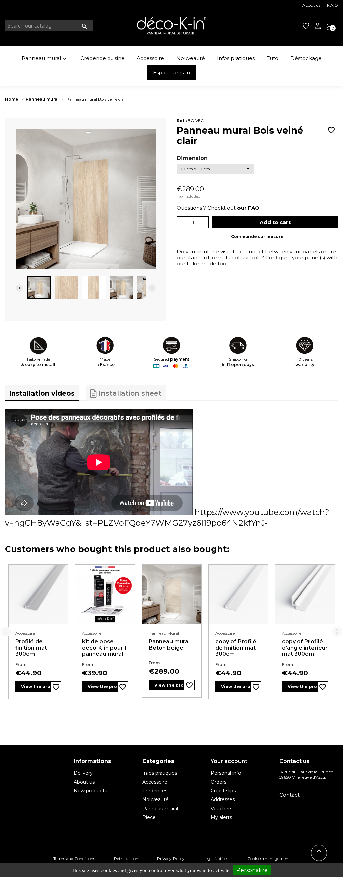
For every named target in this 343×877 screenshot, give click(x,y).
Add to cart (275, 222)
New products (90, 791)
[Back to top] (319, 853)
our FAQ (248, 208)
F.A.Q (332, 5)
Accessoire (150, 58)
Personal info (226, 773)
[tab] (42, 393)
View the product (36, 686)
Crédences (154, 791)
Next (337, 632)
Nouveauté (190, 58)
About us (311, 5)
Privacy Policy (171, 858)
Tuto (272, 58)
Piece (149, 817)
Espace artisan (171, 72)
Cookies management (268, 858)
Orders (218, 782)
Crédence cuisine (102, 58)
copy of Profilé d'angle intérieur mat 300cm (305, 648)
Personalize (252, 870)
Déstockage (306, 58)
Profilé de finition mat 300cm (31, 648)
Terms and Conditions (74, 858)
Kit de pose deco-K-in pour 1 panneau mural (104, 648)
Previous (6, 632)
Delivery (83, 773)
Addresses (223, 799)
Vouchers (221, 809)
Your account (229, 761)
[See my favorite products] (306, 26)
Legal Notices (215, 858)
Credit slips (223, 791)
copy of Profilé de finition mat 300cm (235, 648)
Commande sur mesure (257, 236)
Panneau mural (45, 58)
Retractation (126, 858)
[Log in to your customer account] (318, 26)
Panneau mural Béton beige (169, 645)
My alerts (221, 817)
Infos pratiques (236, 58)
